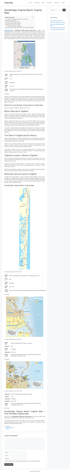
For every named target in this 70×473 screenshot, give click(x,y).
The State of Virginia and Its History (13, 21)
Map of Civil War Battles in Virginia (57, 22)
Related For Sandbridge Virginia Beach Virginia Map (18, 19)
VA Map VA (8, 428)
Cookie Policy (49, 2)
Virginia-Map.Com (8, 30)
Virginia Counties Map (10, 427)
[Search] (64, 10)
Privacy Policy (37, 2)
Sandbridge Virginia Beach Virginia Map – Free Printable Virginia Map (20, 27)
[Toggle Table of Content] (32, 17)
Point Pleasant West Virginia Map (57, 27)
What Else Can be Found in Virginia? (13, 24)
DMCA (43, 2)
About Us (30, 2)
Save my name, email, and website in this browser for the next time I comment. (23, 461)
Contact (63, 2)
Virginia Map (8, 3)
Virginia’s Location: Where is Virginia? (13, 23)
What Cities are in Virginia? (11, 20)
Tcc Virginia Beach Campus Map (57, 29)
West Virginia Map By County (56, 20)
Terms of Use (56, 2)
